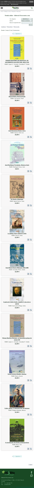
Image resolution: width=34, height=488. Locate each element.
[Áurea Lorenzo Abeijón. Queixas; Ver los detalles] (17, 372)
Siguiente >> (18, 33)
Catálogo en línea (7, 11)
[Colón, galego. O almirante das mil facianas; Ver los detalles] (17, 407)
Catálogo (3, 26)
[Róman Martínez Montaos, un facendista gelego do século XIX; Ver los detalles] (17, 336)
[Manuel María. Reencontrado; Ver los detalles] (17, 95)
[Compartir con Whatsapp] (31, 476)
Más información (14, 4)
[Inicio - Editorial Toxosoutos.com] (15, 8)
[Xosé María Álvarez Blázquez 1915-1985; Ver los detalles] (17, 266)
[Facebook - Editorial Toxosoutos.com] (31, 473)
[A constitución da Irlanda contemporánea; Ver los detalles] (17, 441)
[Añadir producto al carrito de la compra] (28, 69)
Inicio (2, 11)
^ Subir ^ (30, 464)
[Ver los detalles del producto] (31, 69)
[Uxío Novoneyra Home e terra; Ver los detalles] (17, 129)
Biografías (14, 11)
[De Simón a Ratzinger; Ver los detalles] (17, 198)
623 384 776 (8, 483)
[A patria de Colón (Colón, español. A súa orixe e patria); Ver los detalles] (17, 300)
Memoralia (19, 11)
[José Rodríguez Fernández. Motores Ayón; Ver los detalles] (17, 163)
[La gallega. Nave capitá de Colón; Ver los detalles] (17, 232)
